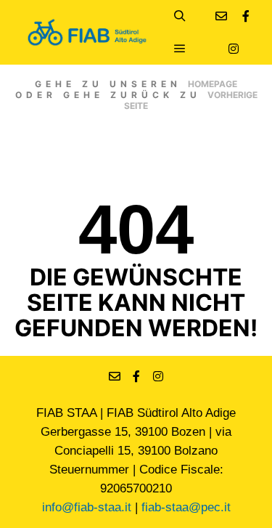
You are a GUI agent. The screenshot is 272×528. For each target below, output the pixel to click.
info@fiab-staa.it (86, 507)
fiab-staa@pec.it (186, 507)
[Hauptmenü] (180, 48)
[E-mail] (221, 16)
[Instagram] (233, 48)
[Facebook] (245, 16)
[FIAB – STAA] (87, 32)
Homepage (212, 83)
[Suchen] (180, 16)
